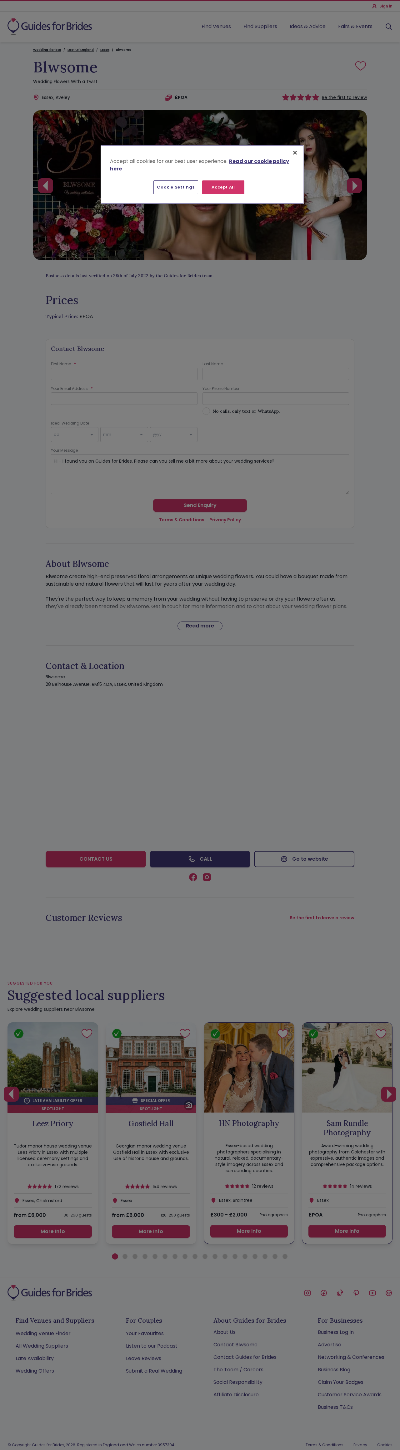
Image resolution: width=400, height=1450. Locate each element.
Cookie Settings (176, 187)
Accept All (223, 187)
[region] (202, 174)
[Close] (295, 153)
